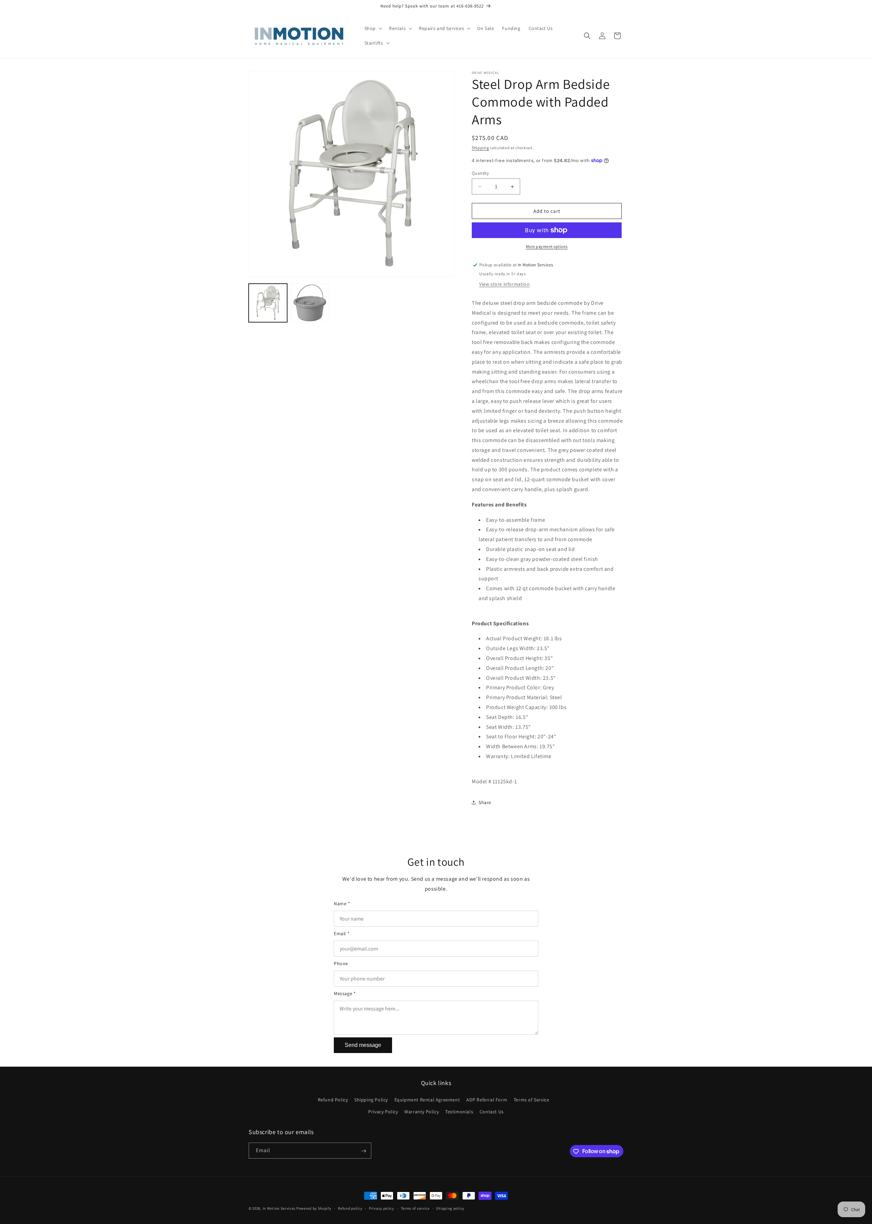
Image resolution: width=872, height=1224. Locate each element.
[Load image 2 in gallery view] (310, 303)
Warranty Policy (421, 1112)
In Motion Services (279, 1208)
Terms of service (415, 1208)
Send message (363, 1045)
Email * (341, 933)
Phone (341, 963)
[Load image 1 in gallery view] (268, 303)
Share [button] (485, 802)
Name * (342, 903)
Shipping (480, 147)
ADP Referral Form (486, 1100)
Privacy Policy (383, 1112)
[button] (372, 28)
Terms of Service (531, 1100)
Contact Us (492, 1112)
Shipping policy (450, 1208)
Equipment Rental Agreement (427, 1100)
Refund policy (350, 1208)
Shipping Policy (371, 1100)
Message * (345, 993)
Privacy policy (381, 1208)
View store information (504, 284)
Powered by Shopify (313, 1208)
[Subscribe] (363, 1151)
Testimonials (459, 1112)
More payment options (547, 246)
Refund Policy (333, 1100)
